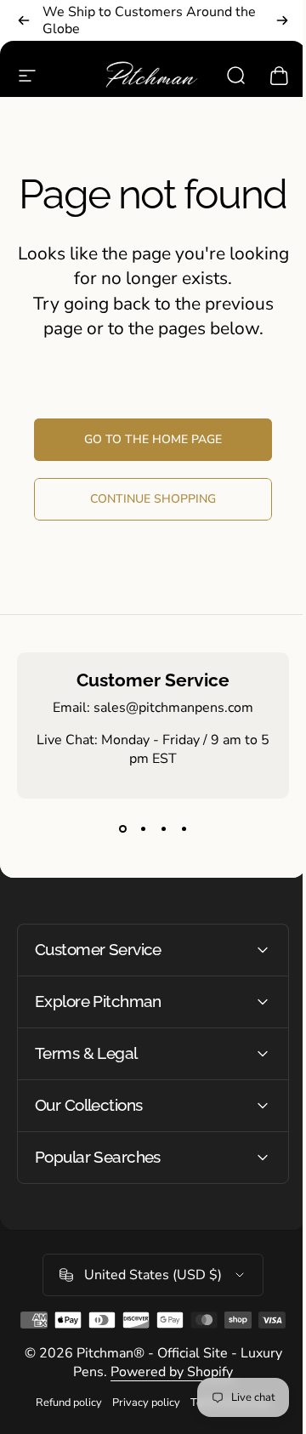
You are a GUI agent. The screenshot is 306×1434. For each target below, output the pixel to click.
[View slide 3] (163, 829)
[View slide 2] (143, 829)
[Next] (282, 20)
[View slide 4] (183, 829)
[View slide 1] (122, 829)
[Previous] (23, 20)
